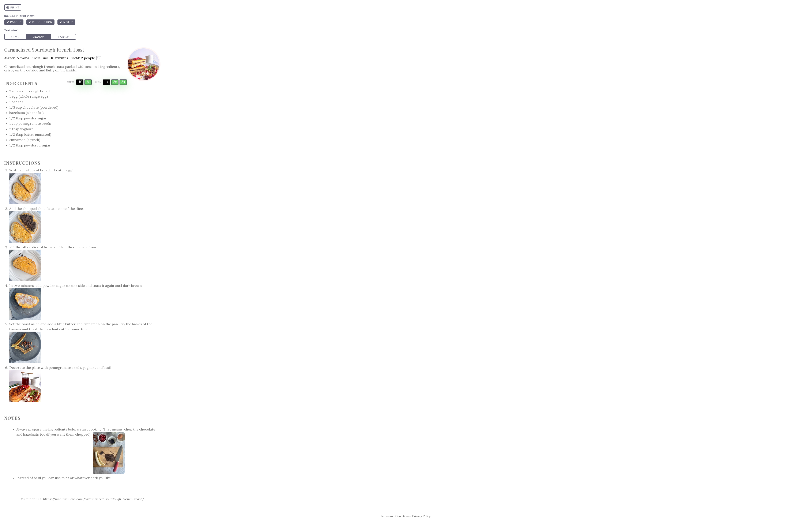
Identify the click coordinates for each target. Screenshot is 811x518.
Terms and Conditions (395, 516)
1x (107, 82)
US (80, 82)
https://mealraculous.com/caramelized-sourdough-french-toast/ (93, 499)
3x (123, 82)
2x (115, 82)
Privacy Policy (421, 516)
